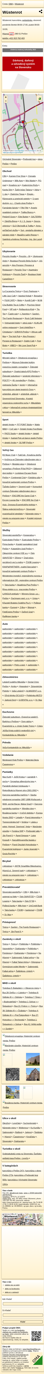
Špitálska (38, 1132)
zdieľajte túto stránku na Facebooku (15, 1332)
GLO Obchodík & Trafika (22, 226)
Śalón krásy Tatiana (23, 190)
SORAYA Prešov (21, 332)
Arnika (14, 686)
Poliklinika (23, 944)
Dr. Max (38, 700)
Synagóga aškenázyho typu (22, 781)
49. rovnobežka (19, 380)
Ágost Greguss (22, 836)
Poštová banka (8, 906)
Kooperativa (28, 535)
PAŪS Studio (10, 434)
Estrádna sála (34, 478)
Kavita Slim (7, 190)
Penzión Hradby (9, 256)
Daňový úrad (27, 612)
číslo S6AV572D (27, 897)
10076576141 (7, 1195)
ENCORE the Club (30, 500)
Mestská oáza (18, 464)
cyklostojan (7, 866)
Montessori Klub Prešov (12, 760)
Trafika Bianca (27, 212)
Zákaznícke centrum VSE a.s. (15, 553)
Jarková (28, 1132)
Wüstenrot (19, 4)
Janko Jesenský (31, 849)
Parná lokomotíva (32, 818)
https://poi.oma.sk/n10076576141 (13, 152)
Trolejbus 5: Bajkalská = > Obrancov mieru (20, 988)
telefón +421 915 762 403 (13, 38)
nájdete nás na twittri (12, 1285)
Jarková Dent (10, 700)
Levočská (16, 1123)
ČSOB (20, 910)
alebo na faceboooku (12, 1289)
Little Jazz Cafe (9, 296)
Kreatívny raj (14, 185)
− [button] (6, 101)
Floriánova (7, 953)
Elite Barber (23, 217)
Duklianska (20, 949)
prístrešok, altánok (10, 394)
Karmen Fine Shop (17, 176)
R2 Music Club (8, 455)
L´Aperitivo (25, 314)
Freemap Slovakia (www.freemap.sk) (15, 1355)
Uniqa (35, 598)
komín (22, 385)
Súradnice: (6, 1197)
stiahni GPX (6, 1198)
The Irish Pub (14, 336)
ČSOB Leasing (32, 562)
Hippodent (23, 686)
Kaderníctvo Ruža (30, 185)
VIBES (13, 345)
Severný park (24, 487)
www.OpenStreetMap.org (31, 1349)
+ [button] (6, 97)
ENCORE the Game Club (23, 496)
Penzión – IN (24, 256)
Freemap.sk (32, 150)
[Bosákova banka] (22, 1107)
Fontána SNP (18, 831)
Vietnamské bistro (12, 323)
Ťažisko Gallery (9, 487)
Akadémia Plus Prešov (27, 585)
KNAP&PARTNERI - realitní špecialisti (19, 567)
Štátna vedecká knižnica (13, 509)
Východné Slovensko (11, 159)
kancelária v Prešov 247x (13, 1171)
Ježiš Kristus (19, 777)
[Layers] (39, 98)
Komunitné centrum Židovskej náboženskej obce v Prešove (22, 491)
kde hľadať (7, 1299)
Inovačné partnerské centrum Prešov (18, 482)
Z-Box (22, 607)
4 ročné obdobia (27, 813)
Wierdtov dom (28, 809)
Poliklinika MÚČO (34, 695)
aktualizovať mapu (16, 1193)
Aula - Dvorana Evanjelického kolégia (18, 505)
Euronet (13, 607)
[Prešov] (12, 1098)
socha (5, 781)
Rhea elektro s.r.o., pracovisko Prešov (18, 589)
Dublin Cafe (29, 341)
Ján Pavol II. (7, 836)
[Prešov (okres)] (33, 1080)
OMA (11, 4)
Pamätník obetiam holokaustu (15, 786)
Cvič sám (13, 429)
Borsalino (38, 296)
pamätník (31, 777)
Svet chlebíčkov (26, 327)
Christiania (7, 332)
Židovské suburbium (11, 376)
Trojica (5, 927)
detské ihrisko (8, 425)
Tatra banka (10, 585)
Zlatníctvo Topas (17, 194)
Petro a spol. (19, 665)
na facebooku (19, 1330)
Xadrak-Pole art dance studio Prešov (27, 438)
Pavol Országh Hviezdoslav (24, 845)
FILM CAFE (10, 300)
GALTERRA (36, 217)
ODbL (30, 1351)
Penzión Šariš (19, 274)
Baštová (18, 1132)
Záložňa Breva (11, 221)
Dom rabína (26, 721)
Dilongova (35, 962)
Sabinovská (7, 1132)
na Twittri (5, 1334)
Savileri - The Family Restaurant (25, 927)
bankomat (29, 910)
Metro (19, 300)
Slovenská (7, 1141)
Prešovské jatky (33, 831)
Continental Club (18, 478)
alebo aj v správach (12, 1292)
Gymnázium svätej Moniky (13, 967)
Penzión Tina (20, 270)
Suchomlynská (29, 1123)
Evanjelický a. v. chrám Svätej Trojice (18, 726)
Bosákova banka (9, 813)
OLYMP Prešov (25, 443)
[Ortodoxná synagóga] (22, 1041)
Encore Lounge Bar (10, 500)
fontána (25, 822)
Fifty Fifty (24, 208)
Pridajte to (19, 1368)
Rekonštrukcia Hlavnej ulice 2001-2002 (19, 790)
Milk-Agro (19, 181)
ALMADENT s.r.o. (34, 691)
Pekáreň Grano (9, 217)
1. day (5, 194)
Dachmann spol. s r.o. (20, 598)
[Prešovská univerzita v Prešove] (33, 1065)
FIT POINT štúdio (24, 425)
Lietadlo (19, 818)
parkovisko (7, 629)
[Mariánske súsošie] (22, 1050)
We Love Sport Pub (26, 345)
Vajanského (7, 949)
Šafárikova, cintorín (24, 971)
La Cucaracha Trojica (11, 291)
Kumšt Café (30, 300)
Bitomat (31, 607)
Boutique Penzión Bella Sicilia (23, 261)
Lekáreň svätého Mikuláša (13, 682)
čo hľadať (6, 1310)
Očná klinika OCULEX (14, 695)
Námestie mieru (32, 514)
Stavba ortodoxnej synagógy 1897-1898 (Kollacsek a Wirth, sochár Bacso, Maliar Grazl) (22, 799)
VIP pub (13, 309)
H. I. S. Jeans (25, 221)
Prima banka (7, 544)
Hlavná (7, 34)
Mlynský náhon (9, 358)
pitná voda (27, 323)
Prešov (14, 164)
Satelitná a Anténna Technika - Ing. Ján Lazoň (22, 239)
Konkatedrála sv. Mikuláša (13, 735)
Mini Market (31, 181)
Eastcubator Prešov (10, 540)
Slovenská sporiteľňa (11, 535)
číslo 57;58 (29, 901)
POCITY (6, 380)
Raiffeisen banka (9, 616)
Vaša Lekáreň (18, 691)
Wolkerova (23, 1128)
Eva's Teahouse (30, 291)
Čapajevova (18, 1137)
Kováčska (30, 1137)
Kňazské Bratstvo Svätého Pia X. (16, 603)
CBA (4, 176)
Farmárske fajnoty (10, 208)
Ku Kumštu (35, 1128)
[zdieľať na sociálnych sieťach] (41, 11)
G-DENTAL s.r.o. (26, 700)
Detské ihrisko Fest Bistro (31, 429)
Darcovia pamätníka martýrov (15, 795)
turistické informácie (31, 376)
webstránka (27, 20)
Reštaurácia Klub (26, 309)
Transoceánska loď (10, 822)
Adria (36, 190)
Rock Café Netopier (33, 318)
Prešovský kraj (29, 159)
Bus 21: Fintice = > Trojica (25, 1006)
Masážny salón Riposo (27, 235)
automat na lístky (9, 897)
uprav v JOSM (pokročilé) (33, 1193)
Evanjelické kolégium (11, 849)
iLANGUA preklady (10, 594)
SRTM (26, 1366)
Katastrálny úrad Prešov (21, 549)
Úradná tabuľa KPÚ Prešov (26, 371)
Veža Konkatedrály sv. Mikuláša (16, 747)
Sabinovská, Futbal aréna (23, 958)
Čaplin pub (13, 314)
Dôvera (18, 558)
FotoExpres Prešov (10, 612)
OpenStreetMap (19, 150)
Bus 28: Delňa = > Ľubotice (14, 993)
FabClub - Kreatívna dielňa (29, 455)
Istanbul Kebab (24, 296)
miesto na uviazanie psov (13, 518)
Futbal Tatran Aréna (20, 962)
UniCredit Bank (35, 906)
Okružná (6, 1123)
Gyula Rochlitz (8, 854)
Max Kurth (6, 777)
